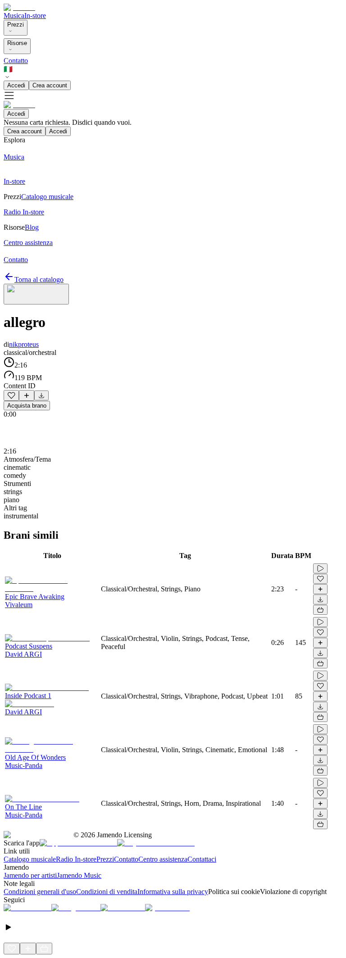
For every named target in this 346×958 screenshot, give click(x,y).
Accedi (16, 85)
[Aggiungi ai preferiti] (11, 395)
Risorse (17, 43)
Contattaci (201, 859)
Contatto (16, 60)
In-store (35, 15)
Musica (14, 15)
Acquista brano (26, 405)
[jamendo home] (19, 7)
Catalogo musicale (30, 859)
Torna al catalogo (39, 279)
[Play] (36, 294)
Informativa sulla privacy (172, 891)
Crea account (49, 85)
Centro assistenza (162, 859)
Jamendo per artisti (30, 875)
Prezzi (15, 24)
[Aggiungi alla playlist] (26, 395)
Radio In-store (76, 859)
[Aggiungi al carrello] (320, 610)
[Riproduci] (320, 568)
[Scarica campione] (41, 395)
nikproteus (24, 344)
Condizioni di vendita (106, 891)
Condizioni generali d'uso (40, 891)
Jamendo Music (79, 875)
